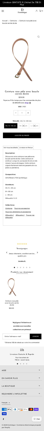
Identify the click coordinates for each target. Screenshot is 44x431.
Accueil (5, 21)
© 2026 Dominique (8, 425)
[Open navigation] (6, 11)
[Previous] (6, 252)
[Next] (37, 252)
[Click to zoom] (38, 36)
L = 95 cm (34, 126)
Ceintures (13, 21)
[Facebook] (3, 419)
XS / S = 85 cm (10, 126)
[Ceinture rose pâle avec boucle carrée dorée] (12, 287)
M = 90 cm (23, 126)
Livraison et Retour (26, 148)
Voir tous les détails (11, 148)
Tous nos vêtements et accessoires (18, 212)
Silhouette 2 (20, 215)
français (5, 403)
